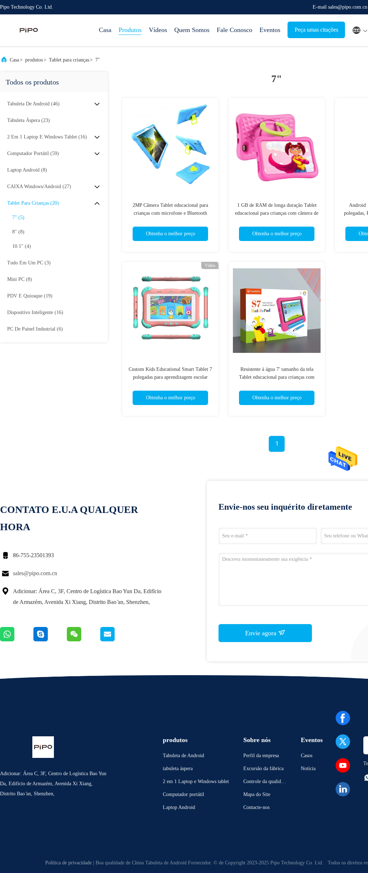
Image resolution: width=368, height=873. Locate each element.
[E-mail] (116, 639)
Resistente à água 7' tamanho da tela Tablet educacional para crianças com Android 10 (276, 377)
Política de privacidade (68, 862)
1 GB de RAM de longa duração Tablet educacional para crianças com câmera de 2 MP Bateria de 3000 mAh (276, 213)
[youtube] (343, 765)
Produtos (130, 29)
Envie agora (261, 633)
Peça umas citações (316, 30)
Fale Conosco (234, 29)
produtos (34, 60)
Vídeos (158, 29)
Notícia (308, 768)
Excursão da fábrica (263, 768)
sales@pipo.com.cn (35, 573)
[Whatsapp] (16, 639)
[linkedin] (343, 789)
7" (97, 60)
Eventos (269, 29)
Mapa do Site (256, 794)
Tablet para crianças (69, 60)
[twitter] (343, 741)
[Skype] (50, 639)
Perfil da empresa (261, 755)
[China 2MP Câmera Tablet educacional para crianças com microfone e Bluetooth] (170, 146)
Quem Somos (192, 29)
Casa (105, 29)
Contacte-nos (256, 807)
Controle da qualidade (264, 782)
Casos (306, 755)
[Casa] (29, 30)
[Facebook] (343, 718)
